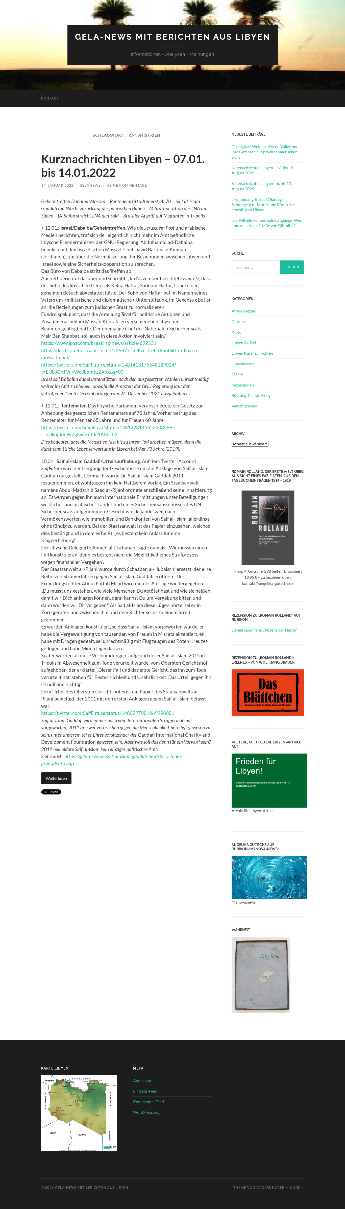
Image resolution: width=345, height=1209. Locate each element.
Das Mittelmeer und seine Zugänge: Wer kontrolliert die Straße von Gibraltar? (267, 223)
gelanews (90, 185)
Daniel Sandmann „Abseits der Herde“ (264, 629)
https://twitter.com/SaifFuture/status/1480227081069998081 (107, 713)
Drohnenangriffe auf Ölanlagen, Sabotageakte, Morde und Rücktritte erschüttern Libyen (263, 204)
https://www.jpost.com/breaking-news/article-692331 (98, 343)
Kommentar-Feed (148, 1101)
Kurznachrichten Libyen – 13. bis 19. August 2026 (263, 170)
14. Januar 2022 (57, 185)
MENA (237, 374)
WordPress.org (146, 1112)
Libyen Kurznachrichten (252, 353)
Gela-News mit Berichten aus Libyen (172, 36)
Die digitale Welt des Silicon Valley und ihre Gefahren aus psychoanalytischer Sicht (265, 151)
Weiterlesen (56, 778)
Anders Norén (270, 1188)
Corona (238, 321)
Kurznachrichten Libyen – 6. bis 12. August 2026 (262, 186)
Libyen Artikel (244, 342)
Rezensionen (243, 384)
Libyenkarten (243, 363)
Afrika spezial (243, 310)
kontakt (50, 98)
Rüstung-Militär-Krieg (251, 395)
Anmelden (142, 1080)
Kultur (237, 332)
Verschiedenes (244, 405)
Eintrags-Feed (145, 1091)
